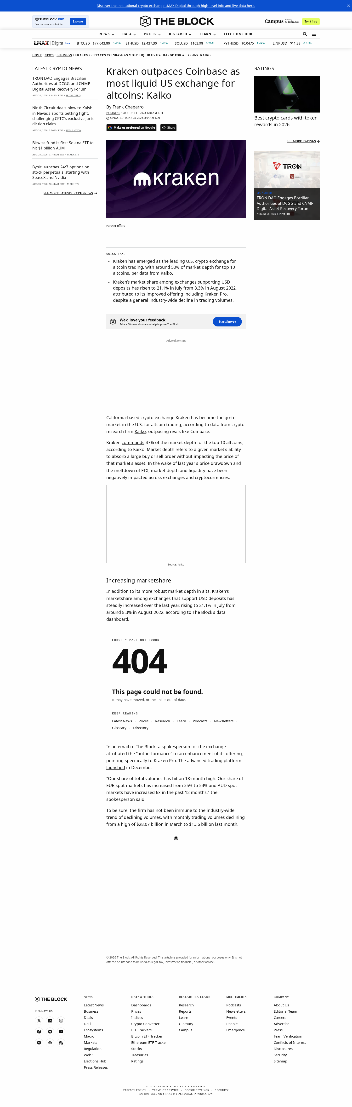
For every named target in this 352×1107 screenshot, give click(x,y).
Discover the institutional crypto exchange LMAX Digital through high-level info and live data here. (176, 5)
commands (133, 442)
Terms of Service (165, 1090)
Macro (89, 1036)
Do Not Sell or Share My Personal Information (176, 1093)
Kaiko (140, 431)
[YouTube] (61, 1031)
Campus (185, 1030)
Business (91, 1011)
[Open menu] (314, 34)
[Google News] (50, 1043)
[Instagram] (61, 1020)
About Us (281, 1005)
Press (278, 1030)
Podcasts (233, 1005)
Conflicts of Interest (290, 1042)
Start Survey (227, 322)
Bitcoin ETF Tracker (146, 1036)
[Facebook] (39, 1031)
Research (186, 1005)
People (232, 1024)
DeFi (87, 1024)
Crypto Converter (145, 1024)
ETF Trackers (141, 1030)
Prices (136, 1011)
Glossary (186, 1024)
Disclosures (283, 1048)
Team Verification (288, 1036)
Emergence (235, 1030)
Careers (280, 1017)
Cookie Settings (197, 1090)
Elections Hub (95, 1061)
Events (231, 1017)
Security (280, 1055)
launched (115, 767)
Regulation (93, 1048)
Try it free (311, 21)
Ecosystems (93, 1030)
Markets (90, 1042)
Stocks (136, 1048)
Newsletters (236, 1011)
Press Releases (96, 1067)
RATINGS (264, 68)
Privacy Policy (134, 1090)
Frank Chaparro (128, 107)
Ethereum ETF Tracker (149, 1042)
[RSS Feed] (61, 1043)
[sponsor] (287, 169)
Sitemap (280, 1061)
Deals (88, 1017)
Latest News (94, 1005)
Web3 (88, 1055)
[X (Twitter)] (39, 1020)
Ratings (137, 1061)
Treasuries (139, 1055)
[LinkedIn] (50, 1020)
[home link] (177, 21)
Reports (185, 1011)
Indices (137, 1017)
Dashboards (141, 1005)
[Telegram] (50, 1031)
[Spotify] (39, 1043)
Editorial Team (285, 1011)
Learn (183, 1017)
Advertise (281, 1024)
